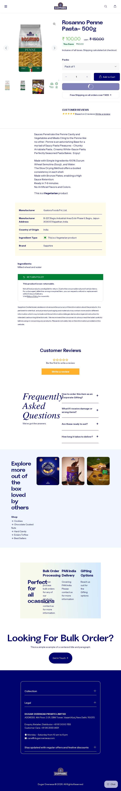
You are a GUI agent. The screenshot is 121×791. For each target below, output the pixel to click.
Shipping (87, 50)
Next (54, 48)
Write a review (102, 114)
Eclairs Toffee (21, 534)
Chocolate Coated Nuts (22, 526)
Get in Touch (59, 658)
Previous (6, 48)
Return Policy (32, 296)
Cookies (18, 521)
